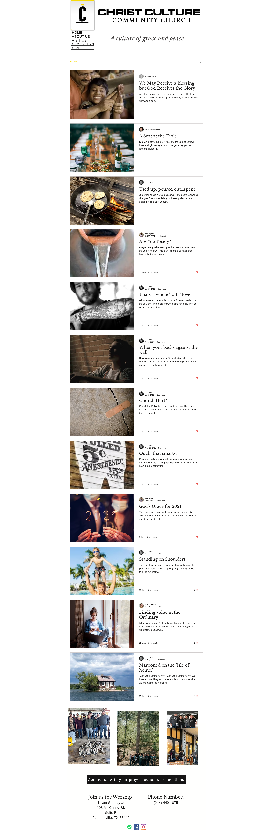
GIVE (76, 48)
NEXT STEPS (83, 44)
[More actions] (197, 234)
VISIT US (79, 40)
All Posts (73, 61)
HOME (77, 32)
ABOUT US (81, 36)
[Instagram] (143, 827)
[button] (199, 61)
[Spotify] (129, 827)
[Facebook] (136, 827)
